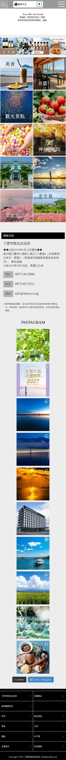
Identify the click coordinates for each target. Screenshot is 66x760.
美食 (3, 726)
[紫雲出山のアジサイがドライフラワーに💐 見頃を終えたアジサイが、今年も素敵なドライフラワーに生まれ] (33, 622)
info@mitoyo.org (27, 293)
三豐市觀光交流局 (9, 696)
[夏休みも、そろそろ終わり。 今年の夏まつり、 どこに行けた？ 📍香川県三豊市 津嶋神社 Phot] (33, 449)
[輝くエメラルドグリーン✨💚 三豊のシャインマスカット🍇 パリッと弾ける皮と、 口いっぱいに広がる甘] (33, 345)
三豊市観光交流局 (32, 757)
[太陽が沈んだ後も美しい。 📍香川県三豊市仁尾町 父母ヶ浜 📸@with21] (33, 414)
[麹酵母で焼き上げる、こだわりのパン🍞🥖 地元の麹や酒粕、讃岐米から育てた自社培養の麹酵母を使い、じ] (33, 657)
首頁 (3, 716)
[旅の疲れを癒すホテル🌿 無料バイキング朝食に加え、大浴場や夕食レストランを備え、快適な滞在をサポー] (33, 518)
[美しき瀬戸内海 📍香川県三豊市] (33, 484)
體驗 (3, 736)
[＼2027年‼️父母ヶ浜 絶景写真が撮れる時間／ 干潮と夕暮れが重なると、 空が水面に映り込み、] (33, 380)
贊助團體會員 (7, 706)
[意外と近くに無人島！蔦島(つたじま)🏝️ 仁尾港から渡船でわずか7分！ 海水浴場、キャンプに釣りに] (33, 553)
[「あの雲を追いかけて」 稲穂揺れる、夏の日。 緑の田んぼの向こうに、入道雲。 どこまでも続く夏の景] (33, 587)
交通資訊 (5, 746)
